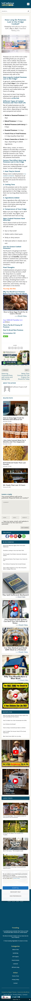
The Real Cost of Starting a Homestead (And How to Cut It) (14, 867)
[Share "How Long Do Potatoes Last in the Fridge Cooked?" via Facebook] (9, 347)
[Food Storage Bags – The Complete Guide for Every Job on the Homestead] (15, 809)
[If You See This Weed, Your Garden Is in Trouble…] (15, 826)
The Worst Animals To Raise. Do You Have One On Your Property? (15, 936)
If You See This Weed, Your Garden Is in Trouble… (13, 834)
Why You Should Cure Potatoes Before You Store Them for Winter (15, 293)
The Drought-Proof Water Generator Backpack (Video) (15, 554)
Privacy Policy (16, 878)
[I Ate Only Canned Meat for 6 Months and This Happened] (15, 430)
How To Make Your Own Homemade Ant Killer (15, 720)
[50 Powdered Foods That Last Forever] (15, 453)
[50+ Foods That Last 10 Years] (15, 475)
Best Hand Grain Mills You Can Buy (12, 736)
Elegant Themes (12, 992)
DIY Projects (15, 956)
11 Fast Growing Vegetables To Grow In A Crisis (15, 941)
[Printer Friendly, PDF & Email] (5, 336)
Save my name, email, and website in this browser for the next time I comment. (15, 522)
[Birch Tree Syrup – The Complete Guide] (15, 844)
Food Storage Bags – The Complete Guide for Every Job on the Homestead (14, 816)
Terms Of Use (8, 994)
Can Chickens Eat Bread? (9, 724)
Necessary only (15, 892)
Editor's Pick (15, 949)
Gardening (15, 953)
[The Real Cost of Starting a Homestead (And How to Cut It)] (15, 860)
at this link (15, 98)
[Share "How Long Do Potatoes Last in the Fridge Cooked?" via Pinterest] (15, 347)
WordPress (26, 992)
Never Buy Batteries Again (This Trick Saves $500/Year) (14, 546)
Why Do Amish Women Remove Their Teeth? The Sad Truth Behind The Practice (15, 716)
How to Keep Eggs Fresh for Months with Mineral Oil (13, 418)
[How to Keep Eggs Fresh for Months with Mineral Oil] (15, 408)
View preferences (15, 896)
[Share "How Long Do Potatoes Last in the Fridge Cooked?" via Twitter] (12, 347)
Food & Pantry (15, 960)
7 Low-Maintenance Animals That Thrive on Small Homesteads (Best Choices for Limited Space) (15, 931)
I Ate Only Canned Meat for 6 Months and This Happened (14, 441)
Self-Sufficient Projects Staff (18, 387)
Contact (15, 983)
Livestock (15, 963)
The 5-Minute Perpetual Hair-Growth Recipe (14, 564)
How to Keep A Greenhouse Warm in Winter (14, 727)
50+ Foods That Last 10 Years (14, 485)
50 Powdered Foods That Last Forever (14, 463)
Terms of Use (15, 976)
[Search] (28, 11)
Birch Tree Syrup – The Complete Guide (13, 851)
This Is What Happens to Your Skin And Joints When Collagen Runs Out (14, 568)
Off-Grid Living (15, 967)
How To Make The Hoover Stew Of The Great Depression (14, 732)
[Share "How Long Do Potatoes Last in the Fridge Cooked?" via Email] (18, 347)
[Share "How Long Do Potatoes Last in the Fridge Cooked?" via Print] (21, 347)
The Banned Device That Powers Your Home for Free (15, 559)
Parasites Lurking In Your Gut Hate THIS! (13, 550)
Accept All (15, 888)
